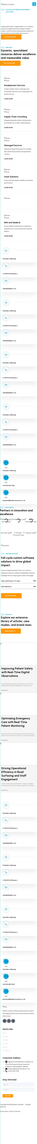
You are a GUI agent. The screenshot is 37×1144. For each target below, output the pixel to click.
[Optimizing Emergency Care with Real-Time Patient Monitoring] (18, 704)
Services (5, 1040)
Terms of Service (14, 1111)
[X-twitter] (9, 1021)
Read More (4, 690)
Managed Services (13, 145)
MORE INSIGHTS (10, 631)
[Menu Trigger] (34, 4)
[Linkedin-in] (5, 1021)
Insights (5, 1047)
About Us (5, 1036)
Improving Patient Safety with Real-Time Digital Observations (17, 672)
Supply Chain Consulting (15, 116)
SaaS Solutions (11, 176)
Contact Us (6, 1051)
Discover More (10, 37)
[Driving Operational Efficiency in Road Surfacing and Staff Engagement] (18, 754)
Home (4, 1033)
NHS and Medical (12, 222)
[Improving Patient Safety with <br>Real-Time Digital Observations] (18, 654)
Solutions (6, 1043)
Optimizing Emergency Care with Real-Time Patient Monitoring (15, 722)
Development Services (14, 85)
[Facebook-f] (13, 1021)
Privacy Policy (4, 1111)
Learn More (8, 99)
